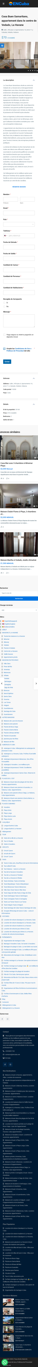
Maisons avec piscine (11, 724)
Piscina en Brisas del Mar (13, 1264)
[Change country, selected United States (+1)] (5, 235)
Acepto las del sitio (19, 350)
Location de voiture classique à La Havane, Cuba (19, 920)
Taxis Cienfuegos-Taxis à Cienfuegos (16, 896)
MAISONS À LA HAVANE (10, 633)
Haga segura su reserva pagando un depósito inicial (20, 336)
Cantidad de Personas (12, 276)
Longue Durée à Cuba (11, 825)
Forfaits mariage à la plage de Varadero (17, 971)
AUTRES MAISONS (8, 717)
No (7, 306)
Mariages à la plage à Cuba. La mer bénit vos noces (20, 946)
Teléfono (7, 231)
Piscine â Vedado (9, 648)
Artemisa (7, 669)
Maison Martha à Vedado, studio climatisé (18, 560)
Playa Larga (8, 813)
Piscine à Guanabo (10, 736)
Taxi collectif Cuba (10, 866)
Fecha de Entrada (10, 242)
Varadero (7, 807)
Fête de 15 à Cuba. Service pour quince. (16, 974)
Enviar (7, 362)
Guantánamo (8, 714)
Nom (21, 203)
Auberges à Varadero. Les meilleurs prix (17, 764)
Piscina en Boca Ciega (12, 1258)
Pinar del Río (8, 666)
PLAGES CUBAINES (8, 803)
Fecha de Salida (10, 254)
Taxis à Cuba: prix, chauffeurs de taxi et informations (21, 863)
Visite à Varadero (9, 844)
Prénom (5, 203)
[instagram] (7, 1019)
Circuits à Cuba (10, 1273)
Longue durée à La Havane (12, 828)
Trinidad (6, 678)
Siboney (6, 642)
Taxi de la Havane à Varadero (13, 872)
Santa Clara (8, 696)
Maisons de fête (9, 742)
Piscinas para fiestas (12, 1270)
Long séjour (6, 822)
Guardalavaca (8, 708)
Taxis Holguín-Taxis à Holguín (13, 905)
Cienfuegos (7, 681)
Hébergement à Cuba (9, 1005)
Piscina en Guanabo (11, 1267)
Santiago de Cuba (9, 711)
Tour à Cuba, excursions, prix (14, 1276)
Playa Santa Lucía (10, 816)
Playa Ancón (8, 819)
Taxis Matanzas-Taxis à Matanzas (15, 887)
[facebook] (2, 1019)
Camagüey (7, 684)
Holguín (6, 705)
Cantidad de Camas (11, 265)
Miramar (6, 639)
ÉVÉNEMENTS (7, 937)
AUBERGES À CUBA (8, 745)
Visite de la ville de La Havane (13, 838)
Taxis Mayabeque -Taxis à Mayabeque (16, 884)
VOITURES (5, 916)
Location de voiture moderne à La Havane (17, 926)
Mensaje (7, 312)
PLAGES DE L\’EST (8, 778)
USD (3, 610)
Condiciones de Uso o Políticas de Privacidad (19, 350)
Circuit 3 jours (8, 850)
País (5, 219)
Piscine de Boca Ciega (11, 727)
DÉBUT (4, 630)
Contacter (5, 1002)
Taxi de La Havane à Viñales (13, 878)
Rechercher (19, 598)
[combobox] (19, 224)
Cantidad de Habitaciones (13, 288)
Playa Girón (7, 810)
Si (7, 303)
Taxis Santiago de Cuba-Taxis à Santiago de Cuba (20, 908)
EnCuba (7, 1058)
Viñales (6, 675)
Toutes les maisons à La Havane (14, 636)
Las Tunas (7, 702)
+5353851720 (10, 1051)
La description (8, 80)
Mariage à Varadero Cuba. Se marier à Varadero (19, 944)
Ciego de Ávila (8, 687)
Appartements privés (10, 657)
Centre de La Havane (10, 651)
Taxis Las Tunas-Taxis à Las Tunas (15, 902)
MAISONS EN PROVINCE (10, 660)
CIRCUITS (5, 847)
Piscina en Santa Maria (12, 1261)
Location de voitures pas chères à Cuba (16, 929)
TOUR (4, 834)
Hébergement (6, 831)
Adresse (6, 378)
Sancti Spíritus (8, 693)
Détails (5, 404)
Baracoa (6, 690)
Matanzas (7, 672)
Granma (6, 699)
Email (6, 208)
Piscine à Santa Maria (11, 730)
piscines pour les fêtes (11, 739)
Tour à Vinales (8, 841)
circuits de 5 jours (9, 853)
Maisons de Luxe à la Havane (13, 721)
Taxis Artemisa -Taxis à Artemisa (14, 881)
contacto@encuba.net (12, 1054)
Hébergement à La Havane (11, 1008)
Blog (3, 999)
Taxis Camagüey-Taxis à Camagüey (15, 899)
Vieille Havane (8, 654)
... (29, 474)
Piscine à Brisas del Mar (11, 733)
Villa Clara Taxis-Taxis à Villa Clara (15, 890)
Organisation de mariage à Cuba (14, 941)
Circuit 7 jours (8, 856)
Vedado (6, 645)
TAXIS (4, 859)
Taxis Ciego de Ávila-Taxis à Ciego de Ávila (17, 893)
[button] (4, 1362)
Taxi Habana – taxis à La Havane (14, 869)
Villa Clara (7, 663)
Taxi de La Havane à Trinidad (13, 875)
